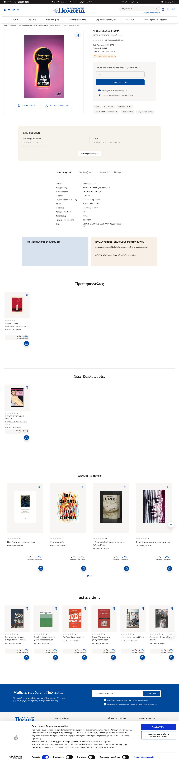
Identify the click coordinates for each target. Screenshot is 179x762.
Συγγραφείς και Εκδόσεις (155, 19)
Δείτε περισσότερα (89, 153)
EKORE (113, 247)
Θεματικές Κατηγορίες (106, 19)
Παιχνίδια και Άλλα (77, 19)
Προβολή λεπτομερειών (144, 757)
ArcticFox (132, 255)
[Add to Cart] (26, 343)
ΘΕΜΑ (12, 25)
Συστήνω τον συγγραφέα (59, 105)
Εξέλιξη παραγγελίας (168, 2)
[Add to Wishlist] (77, 35)
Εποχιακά (32, 19)
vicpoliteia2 (122, 255)
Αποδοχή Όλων (158, 727)
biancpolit (143, 247)
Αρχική (6, 25)
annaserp (106, 247)
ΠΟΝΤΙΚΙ (103, 48)
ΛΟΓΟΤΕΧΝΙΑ (19, 25)
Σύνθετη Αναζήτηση (150, 12)
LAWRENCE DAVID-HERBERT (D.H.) (16, 423)
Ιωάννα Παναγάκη (131, 247)
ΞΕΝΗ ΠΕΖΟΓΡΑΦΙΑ (31, 25)
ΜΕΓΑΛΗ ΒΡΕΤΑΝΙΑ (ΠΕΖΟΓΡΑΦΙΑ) (50, 25)
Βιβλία (15, 19)
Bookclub (130, 19)
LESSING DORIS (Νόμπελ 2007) (16, 326)
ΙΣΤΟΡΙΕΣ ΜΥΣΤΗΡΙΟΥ (106, 51)
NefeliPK (98, 255)
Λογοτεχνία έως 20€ (145, 112)
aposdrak (98, 247)
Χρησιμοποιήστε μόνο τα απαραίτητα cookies (158, 735)
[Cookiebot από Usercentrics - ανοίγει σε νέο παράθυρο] (15, 757)
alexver (120, 247)
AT (104, 255)
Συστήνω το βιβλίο (29, 105)
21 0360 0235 (23, 2)
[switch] (69, 757)
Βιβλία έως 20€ (128, 112)
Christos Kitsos (111, 255)
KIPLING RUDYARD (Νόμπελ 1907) (107, 35)
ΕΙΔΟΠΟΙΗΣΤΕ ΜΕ (120, 82)
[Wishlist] (163, 10)
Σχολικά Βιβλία (52, 19)
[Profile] (167, 10)
